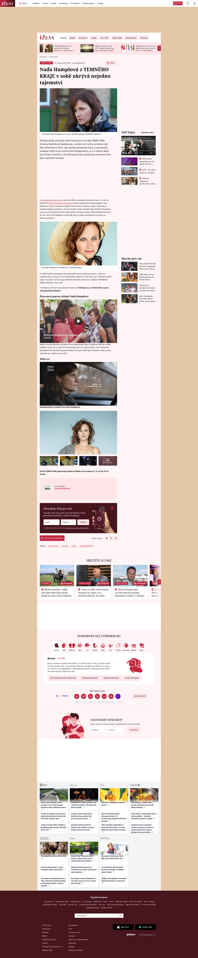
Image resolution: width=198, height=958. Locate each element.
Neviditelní (75, 3)
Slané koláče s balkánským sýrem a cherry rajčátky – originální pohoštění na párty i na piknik (144, 816)
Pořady (100, 3)
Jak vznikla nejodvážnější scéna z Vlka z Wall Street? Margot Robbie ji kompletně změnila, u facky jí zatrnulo (53, 882)
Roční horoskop (132, 678)
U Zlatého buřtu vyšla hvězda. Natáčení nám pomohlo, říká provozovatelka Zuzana (81, 816)
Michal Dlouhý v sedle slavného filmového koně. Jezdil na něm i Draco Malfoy (56, 592)
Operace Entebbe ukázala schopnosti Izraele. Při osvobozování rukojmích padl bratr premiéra (113, 817)
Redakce (71, 947)
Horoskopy (63, 3)
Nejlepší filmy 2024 (62, 902)
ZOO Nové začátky (135, 902)
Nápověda (72, 943)
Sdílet (112, 63)
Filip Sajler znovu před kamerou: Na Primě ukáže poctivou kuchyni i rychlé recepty (147, 277)
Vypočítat (134, 730)
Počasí (111, 902)
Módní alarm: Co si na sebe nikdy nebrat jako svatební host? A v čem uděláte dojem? (146, 49)
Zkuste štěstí (139, 696)
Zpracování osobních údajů (78, 939)
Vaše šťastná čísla (97, 691)
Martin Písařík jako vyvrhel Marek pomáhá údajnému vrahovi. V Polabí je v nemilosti (129, 594)
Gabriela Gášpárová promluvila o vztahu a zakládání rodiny (147, 182)
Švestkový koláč (106, 908)
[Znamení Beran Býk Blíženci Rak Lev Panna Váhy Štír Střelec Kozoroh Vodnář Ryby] (68, 522)
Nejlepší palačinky (92, 908)
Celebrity (35, 3)
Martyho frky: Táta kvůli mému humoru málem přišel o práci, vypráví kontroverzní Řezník (82, 858)
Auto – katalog (149, 902)
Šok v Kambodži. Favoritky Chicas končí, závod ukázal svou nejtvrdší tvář (147, 299)
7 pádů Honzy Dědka (49, 905)
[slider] (138, 150)
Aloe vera (101, 905)
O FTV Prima (46, 925)
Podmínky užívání (48, 939)
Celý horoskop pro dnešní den (63, 678)
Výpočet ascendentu (133, 905)
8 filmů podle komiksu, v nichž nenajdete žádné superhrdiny (52, 868)
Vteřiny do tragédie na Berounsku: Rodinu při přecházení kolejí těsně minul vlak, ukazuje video (53, 816)
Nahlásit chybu (47, 950)
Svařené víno (72, 905)
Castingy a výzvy (74, 932)
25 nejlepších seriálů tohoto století (53, 856)
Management (73, 925)
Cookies (45, 943)
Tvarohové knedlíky (148, 905)
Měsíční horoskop (111, 678)
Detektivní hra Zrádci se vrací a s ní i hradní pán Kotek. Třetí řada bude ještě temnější (83, 805)
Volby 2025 (62, 905)
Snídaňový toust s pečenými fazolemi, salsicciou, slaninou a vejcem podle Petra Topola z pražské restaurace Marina (142, 828)
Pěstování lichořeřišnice (115, 905)
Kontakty (72, 936)
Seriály (53, 3)
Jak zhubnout (49, 902)
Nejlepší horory (75, 902)
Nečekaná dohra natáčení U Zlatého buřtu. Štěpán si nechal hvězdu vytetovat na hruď (82, 827)
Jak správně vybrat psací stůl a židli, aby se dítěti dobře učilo (112, 857)
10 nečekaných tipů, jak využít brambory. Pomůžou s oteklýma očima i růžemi (112, 869)
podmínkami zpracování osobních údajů (76, 528)
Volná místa (46, 929)
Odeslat (83, 522)
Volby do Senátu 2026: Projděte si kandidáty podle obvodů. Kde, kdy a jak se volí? (54, 827)
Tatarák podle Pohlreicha (88, 905)
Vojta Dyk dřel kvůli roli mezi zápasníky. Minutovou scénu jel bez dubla (147, 266)
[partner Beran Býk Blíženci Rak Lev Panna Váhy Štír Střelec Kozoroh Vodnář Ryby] (116, 730)
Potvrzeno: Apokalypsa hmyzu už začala (113, 804)
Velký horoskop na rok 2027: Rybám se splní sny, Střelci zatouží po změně (104, 48)
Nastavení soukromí (76, 950)
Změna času (97, 902)
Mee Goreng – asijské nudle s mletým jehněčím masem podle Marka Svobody (142, 805)
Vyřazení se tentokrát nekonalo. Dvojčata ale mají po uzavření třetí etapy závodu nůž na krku (147, 288)
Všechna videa (147, 132)
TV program (87, 902)
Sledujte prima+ (88, 3)
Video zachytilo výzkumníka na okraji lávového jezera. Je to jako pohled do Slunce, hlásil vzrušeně (113, 827)
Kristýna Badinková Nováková (60, 203)
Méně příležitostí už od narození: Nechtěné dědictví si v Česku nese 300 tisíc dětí (64, 49)
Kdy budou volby (121, 902)
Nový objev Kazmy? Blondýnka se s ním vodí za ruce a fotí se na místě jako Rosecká (83, 881)
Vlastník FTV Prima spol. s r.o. (52, 947)
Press (70, 929)
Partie (105, 902)
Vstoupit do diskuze (53, 538)
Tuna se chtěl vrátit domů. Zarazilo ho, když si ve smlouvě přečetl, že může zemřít (93, 594)
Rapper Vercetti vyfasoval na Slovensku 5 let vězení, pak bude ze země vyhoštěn (84, 869)
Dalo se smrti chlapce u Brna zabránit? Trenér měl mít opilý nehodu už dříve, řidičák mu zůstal (53, 805)
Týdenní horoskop (90, 678)
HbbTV (44, 936)
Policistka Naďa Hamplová (51, 200)
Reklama (45, 932)
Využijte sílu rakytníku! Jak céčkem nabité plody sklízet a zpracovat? (114, 880)
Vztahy (45, 3)
